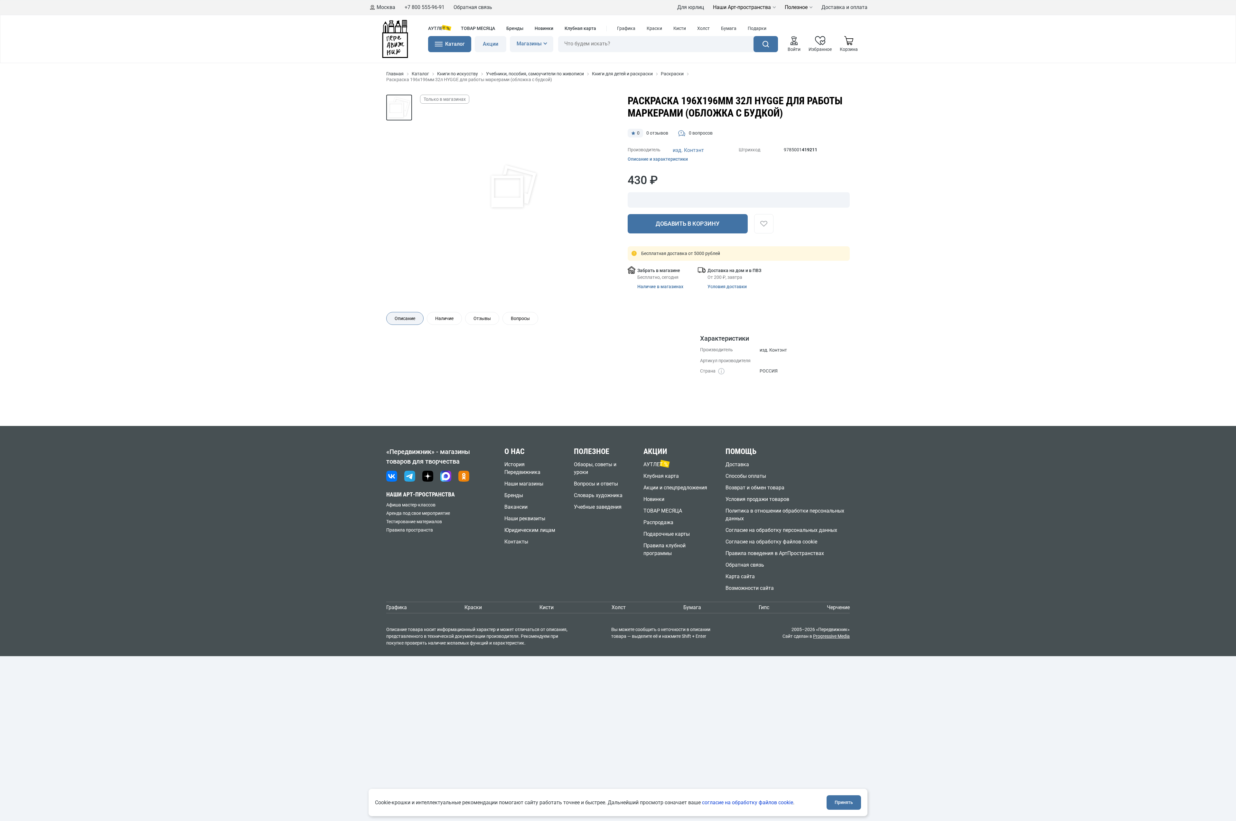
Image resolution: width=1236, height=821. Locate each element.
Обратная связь (473, 7)
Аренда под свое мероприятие (418, 513)
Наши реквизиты (524, 518)
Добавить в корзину (687, 223)
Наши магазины (523, 484)
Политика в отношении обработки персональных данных (785, 515)
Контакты (516, 542)
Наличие (444, 318)
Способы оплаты (746, 476)
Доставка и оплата (844, 7)
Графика (626, 28)
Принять (844, 802)
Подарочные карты (666, 534)
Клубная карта (580, 28)
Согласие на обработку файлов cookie (771, 542)
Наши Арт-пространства (742, 7)
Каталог (420, 73)
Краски (654, 28)
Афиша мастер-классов (410, 505)
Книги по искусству (457, 73)
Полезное (796, 7)
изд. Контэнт (688, 150)
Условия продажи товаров (757, 499)
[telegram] (409, 476)
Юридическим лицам (529, 530)
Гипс (764, 607)
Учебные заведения (598, 507)
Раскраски (672, 73)
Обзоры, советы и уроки (595, 468)
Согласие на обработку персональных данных (781, 530)
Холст (703, 28)
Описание (405, 318)
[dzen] (427, 476)
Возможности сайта (750, 588)
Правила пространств (409, 530)
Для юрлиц (690, 7)
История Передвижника (522, 468)
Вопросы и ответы (596, 484)
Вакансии (516, 507)
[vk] (391, 476)
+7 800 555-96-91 (425, 7)
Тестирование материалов (414, 521)
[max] (445, 476)
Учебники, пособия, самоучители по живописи (535, 73)
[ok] (463, 476)
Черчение (838, 607)
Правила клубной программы (664, 549)
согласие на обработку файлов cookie (747, 802)
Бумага (728, 28)
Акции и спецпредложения (675, 488)
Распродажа (658, 522)
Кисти (679, 28)
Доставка (737, 464)
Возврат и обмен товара (755, 488)
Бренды (514, 28)
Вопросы (520, 318)
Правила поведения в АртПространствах (775, 553)
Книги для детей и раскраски (622, 73)
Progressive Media (831, 636)
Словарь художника (598, 495)
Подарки (757, 28)
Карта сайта (740, 576)
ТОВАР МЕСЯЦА (478, 28)
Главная (395, 73)
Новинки (544, 28)
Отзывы (482, 318)
